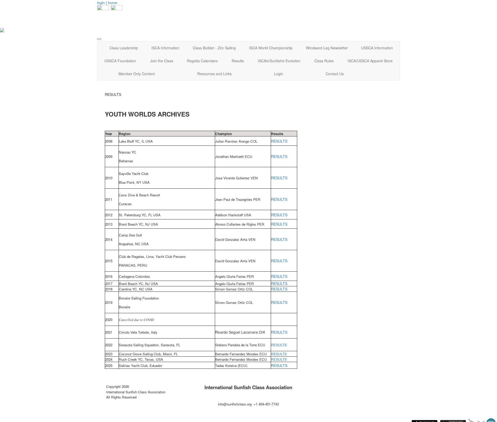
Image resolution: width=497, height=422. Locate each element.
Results (238, 60)
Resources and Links (214, 73)
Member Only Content (137, 73)
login (101, 2)
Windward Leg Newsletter (327, 47)
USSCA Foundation (120, 60)
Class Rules (324, 60)
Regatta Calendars (202, 60)
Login (278, 73)
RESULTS (279, 141)
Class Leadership (123, 47)
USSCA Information (377, 47)
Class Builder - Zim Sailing (214, 47)
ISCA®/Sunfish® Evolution (279, 60)
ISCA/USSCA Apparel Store (370, 60)
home (112, 2)
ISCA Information (165, 47)
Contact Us (335, 73)
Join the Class (161, 60)
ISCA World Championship (271, 47)
